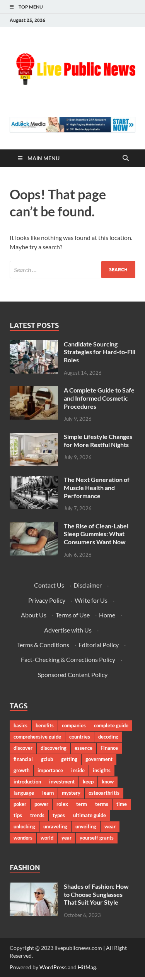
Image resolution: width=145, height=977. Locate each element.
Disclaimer (87, 585)
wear (110, 826)
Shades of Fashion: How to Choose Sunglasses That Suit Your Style (96, 894)
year (66, 838)
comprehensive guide (37, 737)
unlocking (24, 826)
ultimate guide (89, 815)
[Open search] (125, 158)
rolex (62, 804)
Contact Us (49, 585)
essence (83, 748)
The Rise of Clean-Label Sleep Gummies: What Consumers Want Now (96, 534)
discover (23, 748)
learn (48, 793)
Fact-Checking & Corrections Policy (68, 659)
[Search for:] (72, 269)
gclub (47, 759)
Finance (109, 748)
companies (74, 725)
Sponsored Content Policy (72, 674)
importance (50, 770)
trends (37, 815)
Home (107, 615)
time (121, 804)
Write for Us (91, 600)
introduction (27, 781)
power (41, 804)
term (81, 804)
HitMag (87, 967)
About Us (33, 615)
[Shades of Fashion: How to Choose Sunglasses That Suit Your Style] (34, 887)
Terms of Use (73, 615)
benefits (45, 725)
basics (20, 725)
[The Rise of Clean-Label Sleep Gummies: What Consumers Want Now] (34, 526)
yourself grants (97, 838)
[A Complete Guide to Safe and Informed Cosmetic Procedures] (34, 390)
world (47, 838)
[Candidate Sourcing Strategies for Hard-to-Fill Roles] (34, 344)
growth (21, 770)
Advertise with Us (68, 630)
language (24, 793)
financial (23, 759)
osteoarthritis (104, 793)
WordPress (53, 967)
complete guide (111, 725)
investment (62, 781)
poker (20, 804)
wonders (23, 838)
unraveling (55, 826)
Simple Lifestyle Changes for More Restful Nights (98, 440)
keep (88, 781)
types (59, 815)
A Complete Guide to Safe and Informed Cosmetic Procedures (99, 398)
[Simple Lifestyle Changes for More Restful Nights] (34, 437)
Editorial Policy (98, 644)
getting (69, 759)
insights (102, 770)
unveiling (85, 826)
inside (78, 770)
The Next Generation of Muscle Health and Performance (97, 487)
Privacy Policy (46, 600)
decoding (108, 737)
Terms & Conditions (43, 644)
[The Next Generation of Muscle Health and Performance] (34, 480)
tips (18, 815)
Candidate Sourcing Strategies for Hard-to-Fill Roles (99, 352)
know (108, 781)
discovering (54, 748)
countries (79, 737)
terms (101, 804)
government (99, 759)
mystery (71, 793)
